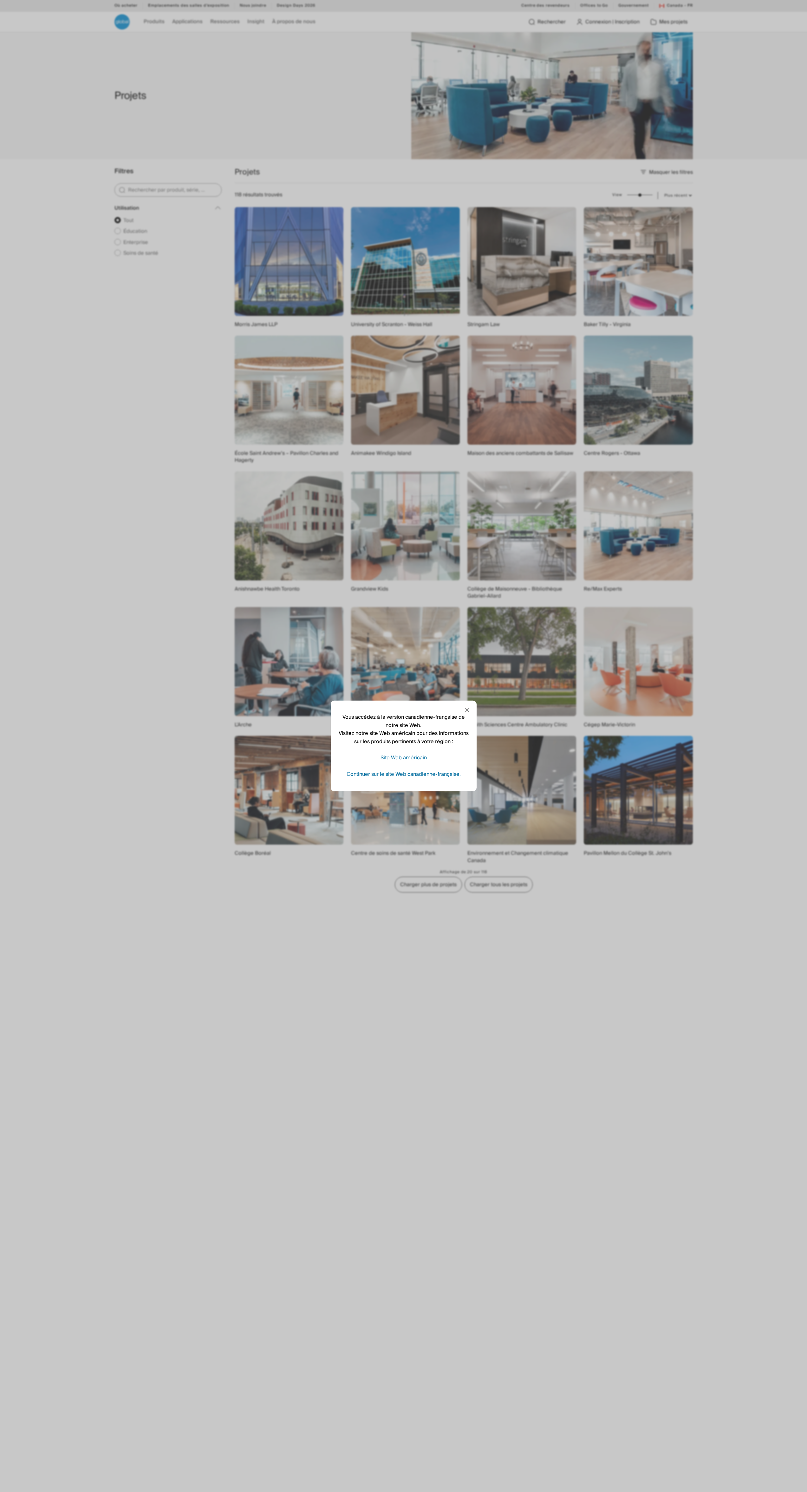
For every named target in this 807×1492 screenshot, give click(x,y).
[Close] (467, 710)
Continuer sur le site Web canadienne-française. (404, 774)
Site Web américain (404, 757)
